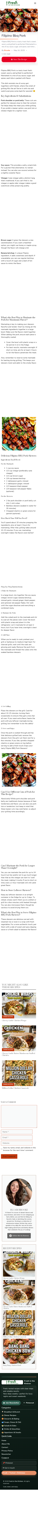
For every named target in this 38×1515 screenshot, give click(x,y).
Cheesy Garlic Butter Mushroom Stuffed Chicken (18, 1054)
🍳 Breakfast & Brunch (11, 1412)
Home (4, 1440)
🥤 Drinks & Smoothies (11, 1429)
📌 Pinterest (8, 1463)
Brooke (7, 50)
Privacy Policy (7, 1451)
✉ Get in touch (9, 1468)
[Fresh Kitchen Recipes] (13, 3)
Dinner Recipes (8, 1017)
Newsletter (6, 1454)
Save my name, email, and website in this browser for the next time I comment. (19, 1149)
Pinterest (30, 1403)
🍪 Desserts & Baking (10, 1419)
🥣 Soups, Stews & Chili (11, 1422)
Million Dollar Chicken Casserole (15, 1088)
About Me (6, 1444)
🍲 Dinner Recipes (9, 1415)
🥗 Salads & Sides (9, 1426)
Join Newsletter (12, 1403)
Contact (5, 1447)
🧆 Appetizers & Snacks (11, 1432)
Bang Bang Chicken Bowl (12, 1365)
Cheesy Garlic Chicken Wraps (14, 1020)
